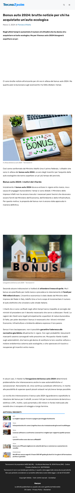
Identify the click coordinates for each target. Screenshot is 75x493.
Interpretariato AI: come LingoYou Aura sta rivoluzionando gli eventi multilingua (41, 425)
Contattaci (52, 478)
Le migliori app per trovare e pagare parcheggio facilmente (34, 419)
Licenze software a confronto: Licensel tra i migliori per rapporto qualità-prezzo (41, 433)
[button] (64, 5)
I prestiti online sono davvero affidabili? (27, 439)
